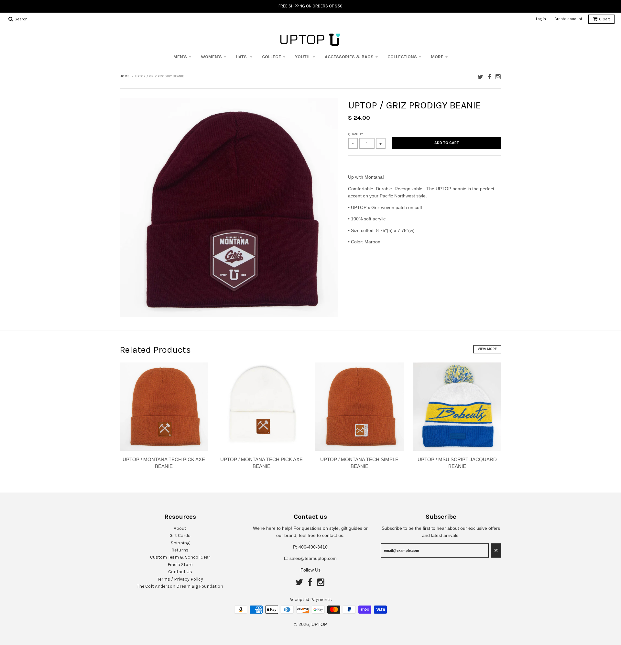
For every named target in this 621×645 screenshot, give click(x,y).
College (271, 57)
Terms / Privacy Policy (180, 579)
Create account (568, 19)
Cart (604, 19)
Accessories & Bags (349, 57)
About (180, 528)
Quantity (355, 134)
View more (487, 349)
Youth (303, 57)
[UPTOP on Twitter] (480, 77)
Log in (541, 19)
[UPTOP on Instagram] (498, 77)
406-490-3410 (313, 547)
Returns (180, 550)
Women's (211, 57)
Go (496, 550)
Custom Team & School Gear (180, 557)
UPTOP (319, 624)
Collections (402, 57)
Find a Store (180, 564)
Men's (180, 57)
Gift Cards (180, 535)
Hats (242, 57)
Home (124, 76)
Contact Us (180, 571)
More (437, 57)
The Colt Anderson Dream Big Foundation (180, 586)
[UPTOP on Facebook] (489, 77)
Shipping (180, 543)
